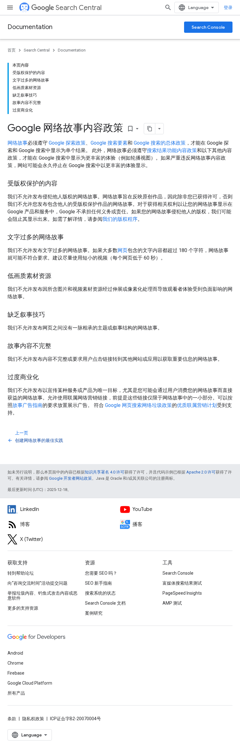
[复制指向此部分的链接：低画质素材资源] (57, 276)
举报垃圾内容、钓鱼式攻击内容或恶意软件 (43, 596)
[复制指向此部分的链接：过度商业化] (45, 377)
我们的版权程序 (120, 219)
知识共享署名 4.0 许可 (104, 472)
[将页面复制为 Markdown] (149, 128)
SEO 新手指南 (98, 583)
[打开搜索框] (168, 7)
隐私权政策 (33, 718)
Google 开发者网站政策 (70, 478)
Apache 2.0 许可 (201, 472)
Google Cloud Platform (30, 683)
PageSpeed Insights (182, 593)
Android (15, 653)
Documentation (30, 27)
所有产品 (16, 693)
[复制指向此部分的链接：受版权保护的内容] (64, 184)
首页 (12, 50)
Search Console (208, 27)
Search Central (79, 7)
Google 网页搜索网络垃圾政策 (138, 405)
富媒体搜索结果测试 (182, 583)
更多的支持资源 (23, 608)
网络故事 (18, 143)
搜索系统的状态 (100, 593)
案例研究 (93, 613)
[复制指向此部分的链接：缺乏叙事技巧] (51, 315)
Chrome (15, 663)
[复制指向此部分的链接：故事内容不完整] (57, 346)
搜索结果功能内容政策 (172, 150)
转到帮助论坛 (21, 573)
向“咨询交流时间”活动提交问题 (38, 583)
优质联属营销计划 (197, 405)
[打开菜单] (10, 7)
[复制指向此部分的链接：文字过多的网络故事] (70, 237)
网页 (123, 250)
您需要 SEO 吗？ (101, 573)
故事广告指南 (27, 405)
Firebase (16, 673)
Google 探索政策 (67, 143)
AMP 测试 (172, 603)
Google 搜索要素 (109, 143)
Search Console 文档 (105, 603)
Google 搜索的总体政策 (160, 143)
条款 (12, 718)
